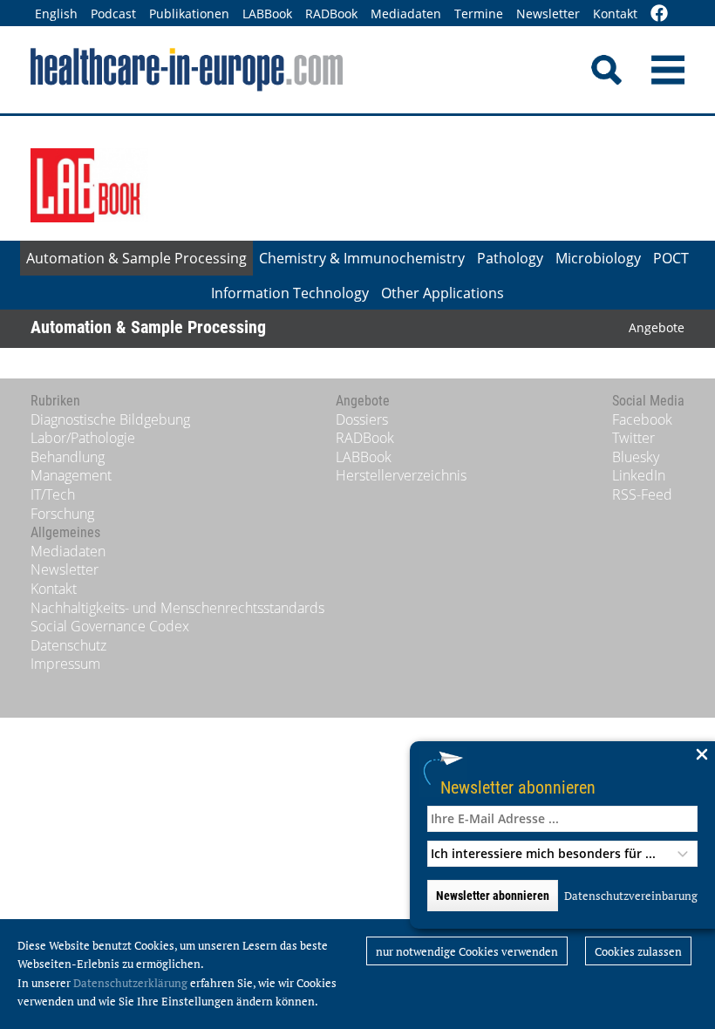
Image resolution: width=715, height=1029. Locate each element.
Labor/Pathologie (83, 437)
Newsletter (548, 13)
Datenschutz (68, 645)
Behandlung (68, 457)
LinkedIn (638, 475)
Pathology (510, 258)
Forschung (62, 513)
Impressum (65, 663)
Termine (478, 13)
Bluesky (635, 457)
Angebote (656, 327)
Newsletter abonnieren (518, 787)
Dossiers (362, 419)
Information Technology (290, 293)
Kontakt (615, 13)
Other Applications (442, 293)
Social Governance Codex (110, 626)
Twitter (633, 437)
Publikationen (189, 13)
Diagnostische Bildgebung (110, 419)
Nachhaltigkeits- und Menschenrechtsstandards (177, 607)
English (56, 13)
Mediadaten (406, 13)
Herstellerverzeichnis (401, 475)
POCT (671, 258)
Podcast (113, 13)
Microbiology (598, 258)
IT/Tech (53, 494)
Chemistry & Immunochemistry (362, 258)
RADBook (331, 13)
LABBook (267, 13)
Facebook (642, 419)
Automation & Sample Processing (136, 258)
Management (71, 475)
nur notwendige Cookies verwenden (467, 951)
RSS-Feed (642, 494)
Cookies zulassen (638, 951)
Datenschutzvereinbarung (631, 895)
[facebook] (659, 14)
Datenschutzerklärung (130, 983)
